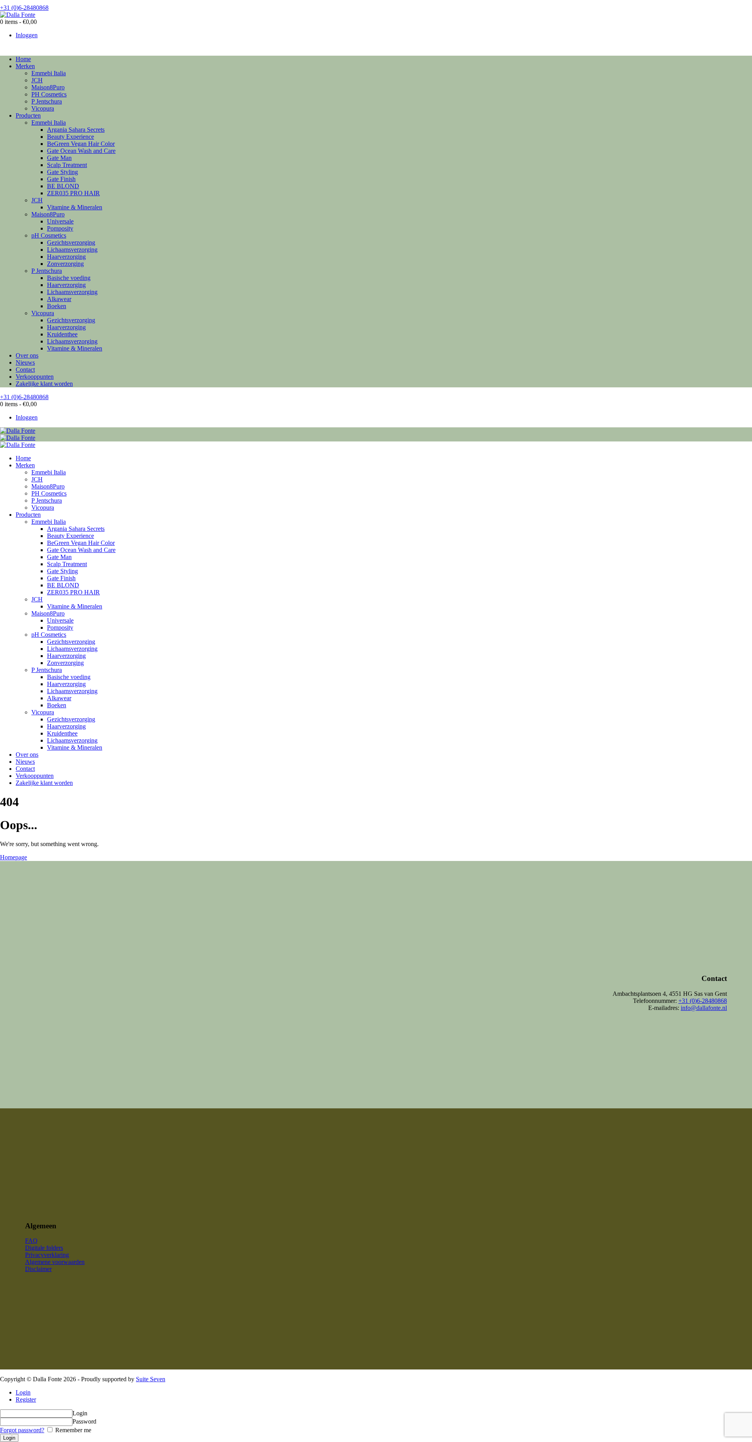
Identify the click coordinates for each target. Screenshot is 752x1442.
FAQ (31, 1240)
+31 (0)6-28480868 (702, 1000)
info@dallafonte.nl (704, 1007)
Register (26, 1399)
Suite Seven (150, 1379)
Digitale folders (44, 1247)
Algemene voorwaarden (55, 1262)
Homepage (13, 857)
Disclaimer (38, 1269)
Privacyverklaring (47, 1254)
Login (23, 1392)
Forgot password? (22, 1430)
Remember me (72, 1430)
